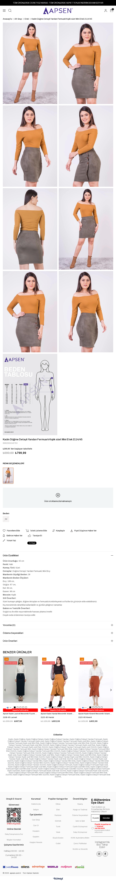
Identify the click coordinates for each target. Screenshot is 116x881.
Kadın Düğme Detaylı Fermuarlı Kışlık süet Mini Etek (68, 767)
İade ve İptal (80, 821)
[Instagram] (99, 854)
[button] (15, 707)
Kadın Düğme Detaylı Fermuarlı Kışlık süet (90, 765)
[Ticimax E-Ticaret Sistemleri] (58, 878)
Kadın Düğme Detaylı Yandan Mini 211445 (32, 763)
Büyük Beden (58, 838)
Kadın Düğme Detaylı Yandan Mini (28, 761)
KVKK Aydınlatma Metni (80, 838)
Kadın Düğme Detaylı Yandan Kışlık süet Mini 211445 (67, 757)
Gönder (106, 818)
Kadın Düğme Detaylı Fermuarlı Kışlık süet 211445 (87, 771)
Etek (58, 810)
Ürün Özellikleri (11, 555)
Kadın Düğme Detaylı (35, 739)
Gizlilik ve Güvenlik (80, 849)
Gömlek (58, 821)
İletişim (36, 810)
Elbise (58, 804)
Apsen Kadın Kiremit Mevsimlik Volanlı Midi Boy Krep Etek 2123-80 (95, 714)
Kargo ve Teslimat (80, 810)
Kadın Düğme (19, 739)
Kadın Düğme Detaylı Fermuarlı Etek (65, 775)
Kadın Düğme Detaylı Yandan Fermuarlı (86, 739)
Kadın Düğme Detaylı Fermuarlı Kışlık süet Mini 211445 (60, 769)
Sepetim (36, 837)
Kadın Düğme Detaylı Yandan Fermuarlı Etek (79, 751)
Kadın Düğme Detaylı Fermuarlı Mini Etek (56, 773)
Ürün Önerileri (10, 641)
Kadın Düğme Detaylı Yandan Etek (65, 763)
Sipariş (80, 804)
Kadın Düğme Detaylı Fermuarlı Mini (23, 773)
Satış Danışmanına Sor (14, 834)
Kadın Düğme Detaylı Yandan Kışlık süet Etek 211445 (51, 759)
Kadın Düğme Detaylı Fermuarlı (59, 765)
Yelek (58, 832)
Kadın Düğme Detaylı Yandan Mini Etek (59, 761)
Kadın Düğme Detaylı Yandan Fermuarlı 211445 (61, 753)
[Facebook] (105, 854)
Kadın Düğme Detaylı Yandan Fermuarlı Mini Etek (52, 749)
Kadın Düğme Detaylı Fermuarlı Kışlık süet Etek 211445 (43, 771)
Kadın (10, 739)
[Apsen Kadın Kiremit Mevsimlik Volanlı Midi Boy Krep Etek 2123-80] (96, 682)
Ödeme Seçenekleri (13, 633)
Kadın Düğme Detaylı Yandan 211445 (30, 765)
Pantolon (58, 815)
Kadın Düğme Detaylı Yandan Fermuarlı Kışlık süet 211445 (73, 747)
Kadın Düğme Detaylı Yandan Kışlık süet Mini (35, 755)
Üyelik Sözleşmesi (80, 827)
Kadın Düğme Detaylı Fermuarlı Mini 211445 (31, 775)
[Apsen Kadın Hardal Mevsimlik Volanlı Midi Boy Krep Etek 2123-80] (58, 682)
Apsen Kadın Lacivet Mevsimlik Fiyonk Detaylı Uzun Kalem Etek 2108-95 (20, 714)
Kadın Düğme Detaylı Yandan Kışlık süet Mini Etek (75, 755)
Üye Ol (36, 825)
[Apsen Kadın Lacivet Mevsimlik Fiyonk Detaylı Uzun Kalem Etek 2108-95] (20, 682)
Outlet (58, 843)
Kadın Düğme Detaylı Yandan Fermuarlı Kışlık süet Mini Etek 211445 (68, 743)
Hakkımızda (36, 804)
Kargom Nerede (36, 842)
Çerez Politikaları (80, 843)
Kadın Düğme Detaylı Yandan (56, 739)
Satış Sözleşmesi (80, 832)
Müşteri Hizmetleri (14, 840)
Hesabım (36, 831)
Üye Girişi (36, 820)
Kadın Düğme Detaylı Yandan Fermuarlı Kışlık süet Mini (67, 741)
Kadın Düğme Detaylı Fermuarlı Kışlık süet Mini (27, 767)
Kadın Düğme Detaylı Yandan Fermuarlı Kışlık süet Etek (72, 745)
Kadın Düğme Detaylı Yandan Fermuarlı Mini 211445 (38, 751)
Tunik (58, 827)
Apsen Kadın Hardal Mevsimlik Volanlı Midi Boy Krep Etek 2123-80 (58, 714)
